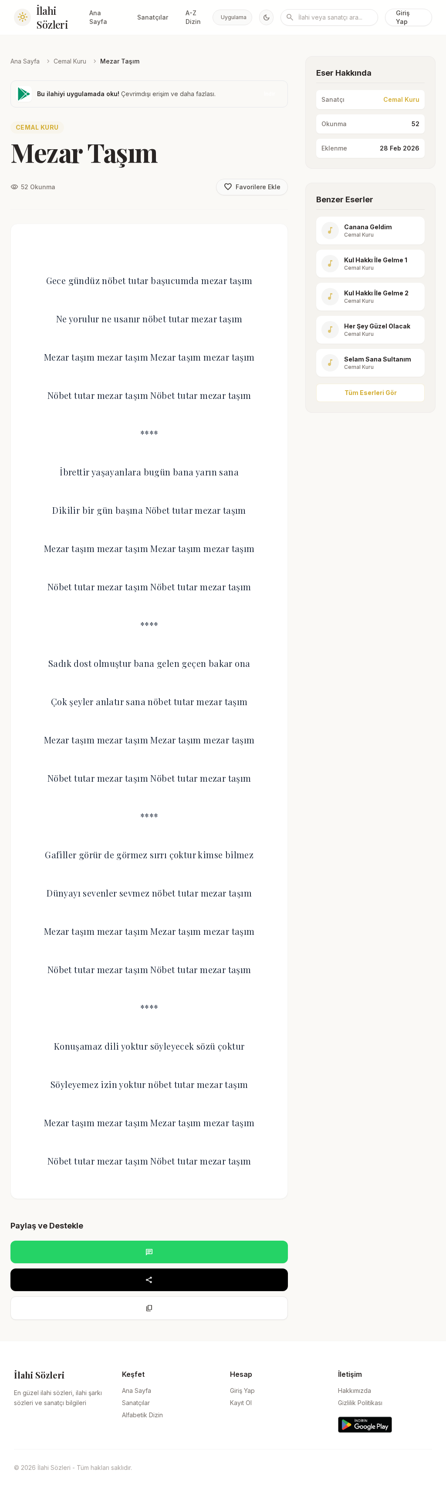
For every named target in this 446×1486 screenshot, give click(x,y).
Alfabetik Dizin (142, 1415)
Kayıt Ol (241, 1402)
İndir (269, 93)
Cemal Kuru (70, 61)
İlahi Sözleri (52, 17)
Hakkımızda (354, 1390)
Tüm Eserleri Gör (371, 392)
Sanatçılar (152, 17)
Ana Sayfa (98, 17)
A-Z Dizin (193, 17)
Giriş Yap (403, 17)
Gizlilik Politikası (360, 1402)
